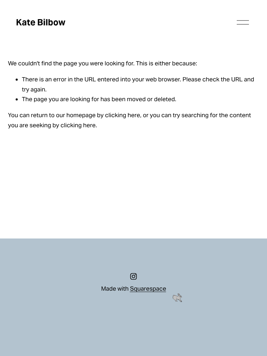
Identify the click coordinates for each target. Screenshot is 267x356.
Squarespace (148, 288)
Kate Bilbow (40, 22)
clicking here (122, 115)
